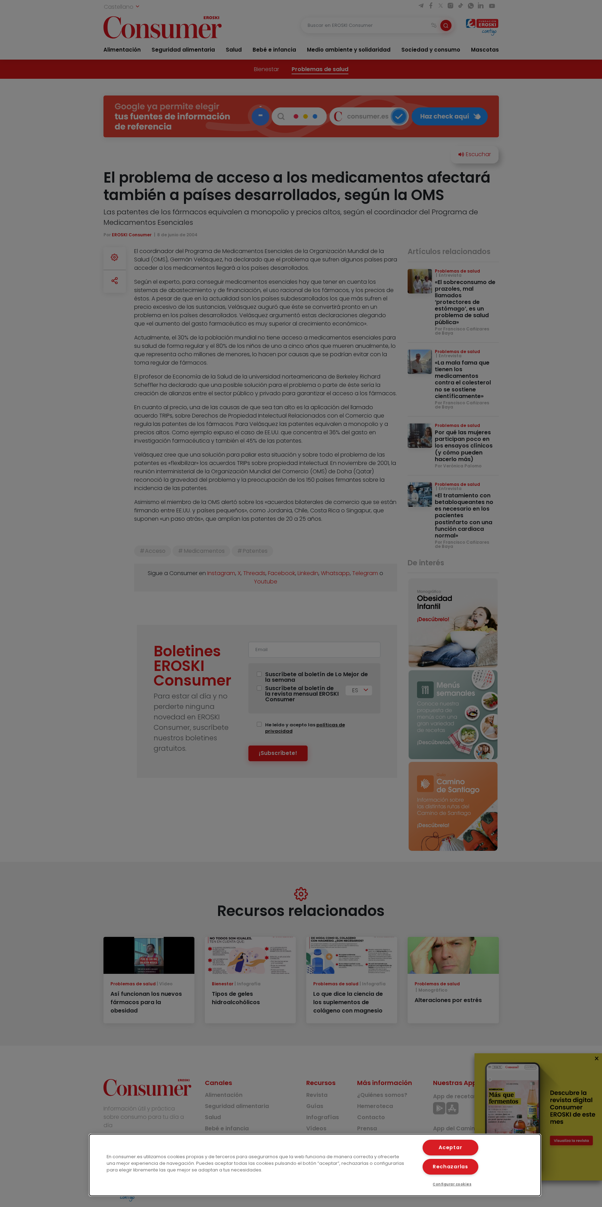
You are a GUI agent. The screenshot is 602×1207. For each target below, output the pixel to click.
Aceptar (450, 1147)
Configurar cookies (452, 1184)
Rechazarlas (450, 1166)
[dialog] (315, 1165)
